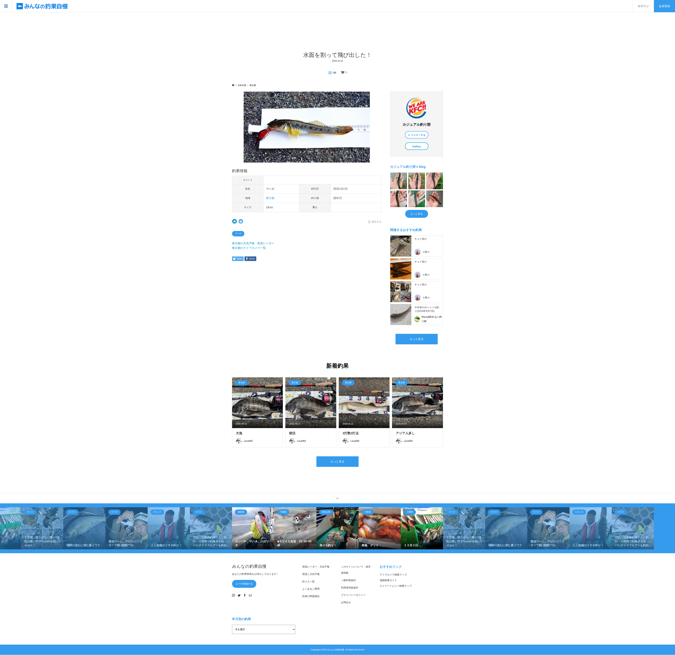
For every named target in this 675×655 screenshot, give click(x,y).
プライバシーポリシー (353, 595)
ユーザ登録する (244, 583)
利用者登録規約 (349, 587)
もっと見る (416, 213)
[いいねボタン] (342, 72)
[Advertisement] (337, 31)
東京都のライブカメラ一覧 (249, 247)
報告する (376, 221)
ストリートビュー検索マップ (396, 585)
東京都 (270, 198)
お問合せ (346, 602)
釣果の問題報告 (311, 596)
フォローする (418, 135)
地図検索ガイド (388, 580)
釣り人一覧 (308, 581)
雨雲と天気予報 (311, 574)
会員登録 (664, 6)
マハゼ (238, 233)
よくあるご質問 (311, 588)
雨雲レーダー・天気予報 (315, 566)
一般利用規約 (348, 580)
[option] (42, 528)
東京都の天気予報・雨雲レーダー (253, 243)
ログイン (643, 6)
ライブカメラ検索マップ (393, 574)
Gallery (416, 146)
